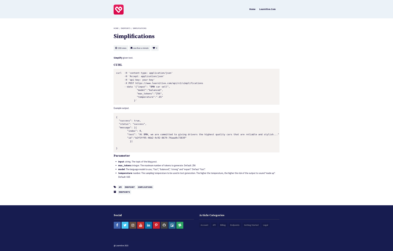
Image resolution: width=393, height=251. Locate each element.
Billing (223, 225)
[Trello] (172, 225)
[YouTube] (140, 225)
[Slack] (179, 225)
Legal (265, 225)
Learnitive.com (267, 9)
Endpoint (130, 187)
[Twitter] (125, 225)
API (120, 187)
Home (252, 9)
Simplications (145, 187)
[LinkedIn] (148, 225)
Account (204, 225)
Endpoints (125, 28)
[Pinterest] (156, 225)
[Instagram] (132, 225)
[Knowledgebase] (119, 9)
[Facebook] (117, 225)
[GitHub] (164, 225)
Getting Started (251, 225)
